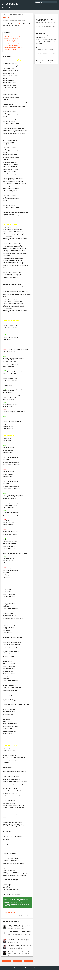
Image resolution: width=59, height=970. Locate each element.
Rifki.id (14, 967)
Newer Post (6, 961)
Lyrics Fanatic (9, 3)
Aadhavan (10, 29)
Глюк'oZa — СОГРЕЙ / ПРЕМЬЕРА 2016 (13, 42)
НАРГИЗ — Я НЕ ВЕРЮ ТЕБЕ (11, 40)
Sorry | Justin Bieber (40, 33)
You (37, 51)
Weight (37, 29)
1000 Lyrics (16, 20)
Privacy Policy (20, 967)
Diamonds (38, 24)
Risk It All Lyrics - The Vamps (11, 45)
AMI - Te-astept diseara (41, 37)
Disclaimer (25, 967)
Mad (37, 47)
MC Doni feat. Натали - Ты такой (12, 36)
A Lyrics (22, 20)
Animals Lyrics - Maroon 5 (10, 49)
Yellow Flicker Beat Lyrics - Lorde (12, 35)
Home (3, 7)
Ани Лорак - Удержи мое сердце (12, 38)
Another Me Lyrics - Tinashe (11, 51)
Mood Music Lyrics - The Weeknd (16, 925)
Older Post (28, 961)
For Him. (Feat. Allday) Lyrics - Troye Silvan (18, 931)
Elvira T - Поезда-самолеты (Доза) (12, 43)
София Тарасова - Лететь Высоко (44, 60)
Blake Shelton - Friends (13, 939)
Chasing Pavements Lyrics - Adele (16, 951)
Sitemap (8, 7)
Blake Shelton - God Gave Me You (16, 945)
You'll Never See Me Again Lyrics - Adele (13, 47)
